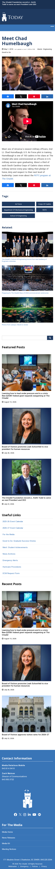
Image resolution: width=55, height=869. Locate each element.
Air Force (18, 204)
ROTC (45, 210)
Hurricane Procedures (12, 566)
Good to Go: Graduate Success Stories (19, 541)
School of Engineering (18, 216)
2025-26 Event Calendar (13, 521)
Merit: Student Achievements (15, 547)
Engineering (47, 49)
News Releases (8, 837)
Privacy (44, 866)
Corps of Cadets (44, 204)
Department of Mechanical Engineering (18, 210)
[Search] (50, 338)
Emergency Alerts (10, 560)
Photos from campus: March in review (15, 325)
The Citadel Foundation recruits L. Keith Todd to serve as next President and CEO (19, 3)
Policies (35, 866)
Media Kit (6, 843)
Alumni (39, 49)
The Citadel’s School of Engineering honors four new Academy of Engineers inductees (24, 260)
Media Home (7, 832)
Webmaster (12, 866)
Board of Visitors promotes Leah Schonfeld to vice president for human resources (25, 447)
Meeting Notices (9, 849)
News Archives (9, 554)
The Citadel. (23, 864)
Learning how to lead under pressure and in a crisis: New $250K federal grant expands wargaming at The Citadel (26, 395)
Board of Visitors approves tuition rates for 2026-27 (25, 734)
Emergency (24, 866)
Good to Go (6, 52)
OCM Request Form (11, 573)
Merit (39, 814)
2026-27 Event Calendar (13, 528)
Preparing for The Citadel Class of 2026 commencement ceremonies (25, 293)
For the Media (8, 534)
